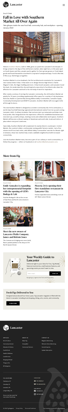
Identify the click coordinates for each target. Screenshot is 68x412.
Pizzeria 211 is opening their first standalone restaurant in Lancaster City (49, 188)
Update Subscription (47, 350)
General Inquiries (46, 347)
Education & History (8, 347)
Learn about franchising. (9, 397)
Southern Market (15, 67)
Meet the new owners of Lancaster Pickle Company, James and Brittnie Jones (16, 234)
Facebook (39, 391)
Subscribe (13, 303)
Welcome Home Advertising (49, 344)
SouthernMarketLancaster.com (46, 142)
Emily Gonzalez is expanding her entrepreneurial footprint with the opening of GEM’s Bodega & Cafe (17, 190)
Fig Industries (61, 408)
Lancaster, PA (6, 387)
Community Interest (8, 344)
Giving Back (25, 344)
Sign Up (55, 273)
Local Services (6, 356)
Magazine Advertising (47, 341)
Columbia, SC (6, 384)
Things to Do (6, 363)
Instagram (39, 394)
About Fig (24, 341)
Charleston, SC (7, 381)
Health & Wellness (8, 353)
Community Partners (27, 347)
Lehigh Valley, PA (7, 391)
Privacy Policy (19, 408)
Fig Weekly (40, 381)
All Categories (6, 366)
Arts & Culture (7, 341)
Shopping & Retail (7, 360)
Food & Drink (6, 350)
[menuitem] (12, 340)
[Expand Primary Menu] (64, 4)
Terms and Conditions (30, 408)
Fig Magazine (40, 384)
